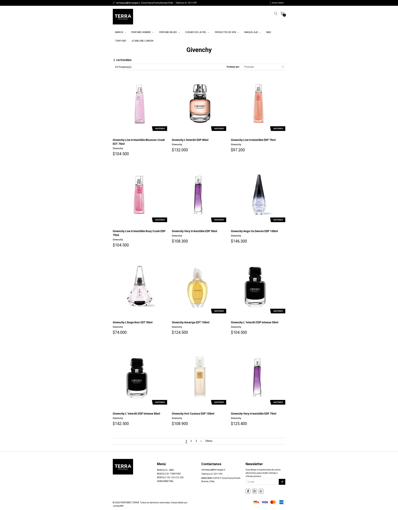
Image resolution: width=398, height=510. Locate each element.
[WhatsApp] (261, 491)
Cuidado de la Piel (196, 32)
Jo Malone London (142, 40)
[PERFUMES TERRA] (123, 16)
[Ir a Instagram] (254, 491)
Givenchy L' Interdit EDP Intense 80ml (136, 413)
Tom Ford (120, 40)
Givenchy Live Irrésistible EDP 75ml (253, 140)
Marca (119, 32)
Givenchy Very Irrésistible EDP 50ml (194, 231)
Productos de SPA (226, 32)
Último (208, 440)
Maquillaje (251, 32)
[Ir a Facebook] (248, 491)
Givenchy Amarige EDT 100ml (190, 322)
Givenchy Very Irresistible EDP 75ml (253, 413)
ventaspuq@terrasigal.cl (213, 469)
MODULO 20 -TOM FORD (169, 473)
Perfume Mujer (168, 32)
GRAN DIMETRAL (165, 481)
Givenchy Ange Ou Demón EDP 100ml (254, 231)
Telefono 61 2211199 (211, 474)
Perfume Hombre (141, 32)
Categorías (124, 60)
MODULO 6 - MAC (165, 470)
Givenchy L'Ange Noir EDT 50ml (133, 322)
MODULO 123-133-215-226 (170, 477)
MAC (268, 32)
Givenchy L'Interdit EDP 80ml (190, 140)
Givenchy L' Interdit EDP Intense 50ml (254, 322)
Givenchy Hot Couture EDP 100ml (193, 413)
